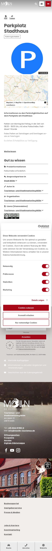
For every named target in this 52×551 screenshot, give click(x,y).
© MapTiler (18, 102)
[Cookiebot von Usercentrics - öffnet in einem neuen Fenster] (38, 226)
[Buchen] (48, 4)
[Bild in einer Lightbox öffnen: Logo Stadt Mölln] (16, 404)
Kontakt (8, 534)
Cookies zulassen (26, 308)
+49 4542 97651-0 (16, 428)
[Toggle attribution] (45, 102)
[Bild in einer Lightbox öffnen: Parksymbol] (26, 58)
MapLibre (9, 102)
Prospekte (9, 437)
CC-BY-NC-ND (43, 73)
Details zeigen (38, 300)
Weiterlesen (10, 151)
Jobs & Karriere (11, 525)
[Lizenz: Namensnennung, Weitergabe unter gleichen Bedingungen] (11, 218)
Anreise (7, 440)
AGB (43, 347)
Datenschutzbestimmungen (27, 349)
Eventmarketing (12, 530)
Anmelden (26, 337)
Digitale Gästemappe (14, 443)
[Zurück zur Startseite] (6, 3)
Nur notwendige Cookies (26, 323)
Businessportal (11, 503)
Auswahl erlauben (26, 315)
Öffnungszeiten (12, 435)
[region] (26, 91)
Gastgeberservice (13, 508)
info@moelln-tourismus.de (21, 430)
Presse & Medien (12, 512)
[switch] (45, 274)
